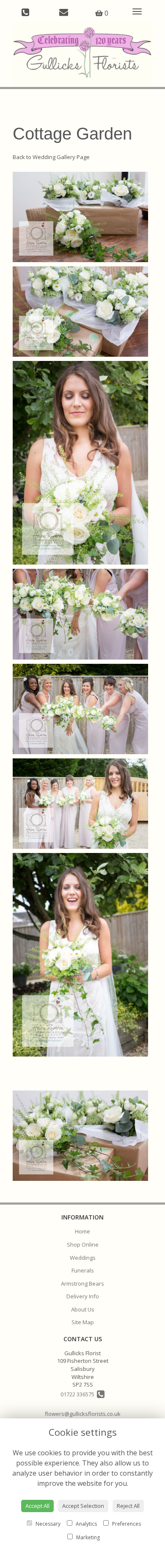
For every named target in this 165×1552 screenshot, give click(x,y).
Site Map (83, 1322)
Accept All (37, 1506)
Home (82, 1231)
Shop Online (83, 1244)
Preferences (126, 1523)
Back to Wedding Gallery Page (51, 157)
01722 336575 (78, 1394)
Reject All (128, 1506)
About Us (82, 1309)
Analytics (85, 1523)
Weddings (83, 1257)
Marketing (87, 1537)
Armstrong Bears (82, 1283)
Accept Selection (83, 1506)
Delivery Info (82, 1296)
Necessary (47, 1523)
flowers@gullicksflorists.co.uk (83, 1414)
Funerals (83, 1270)
